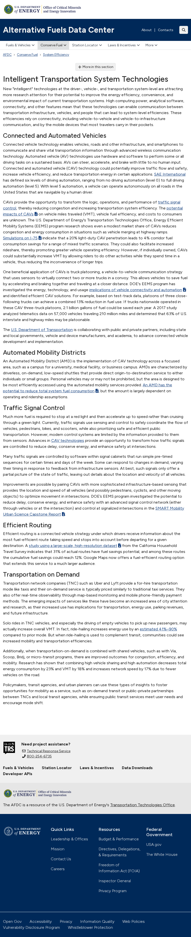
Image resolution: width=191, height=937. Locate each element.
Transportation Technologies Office (142, 805)
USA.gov (153, 844)
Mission (57, 849)
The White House (162, 854)
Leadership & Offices (69, 839)
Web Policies (133, 921)
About (147, 30)
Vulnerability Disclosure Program (31, 927)
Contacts (165, 30)
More (149, 45)
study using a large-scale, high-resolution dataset (73, 545)
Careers (58, 869)
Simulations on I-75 (20, 238)
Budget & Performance (118, 839)
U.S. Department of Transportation (42, 329)
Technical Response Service (48, 751)
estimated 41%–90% (158, 629)
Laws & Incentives (122, 45)
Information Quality (97, 921)
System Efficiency (56, 55)
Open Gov (12, 921)
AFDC (7, 55)
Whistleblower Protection (90, 927)
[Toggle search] (183, 30)
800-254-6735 (39, 756)
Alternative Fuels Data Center (58, 30)
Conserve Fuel (51, 45)
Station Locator (85, 45)
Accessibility (41, 921)
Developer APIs (17, 773)
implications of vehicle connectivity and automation (135, 289)
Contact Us (61, 859)
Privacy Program (112, 890)
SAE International (170, 174)
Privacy (66, 921)
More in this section (98, 67)
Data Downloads (137, 767)
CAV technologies (67, 440)
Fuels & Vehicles (18, 45)
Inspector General (114, 880)
